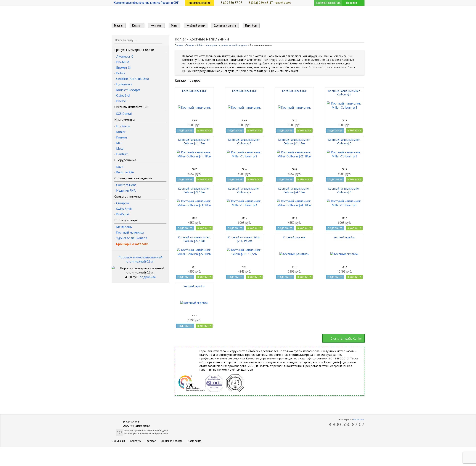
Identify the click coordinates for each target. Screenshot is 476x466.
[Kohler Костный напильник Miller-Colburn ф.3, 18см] (194, 205)
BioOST (121, 101)
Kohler (121, 132)
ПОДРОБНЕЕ (185, 130)
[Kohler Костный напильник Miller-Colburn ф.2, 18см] (294, 156)
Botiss (120, 73)
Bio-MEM (122, 62)
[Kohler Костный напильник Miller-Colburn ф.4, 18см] (294, 205)
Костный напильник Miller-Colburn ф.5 (344, 190)
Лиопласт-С (124, 56)
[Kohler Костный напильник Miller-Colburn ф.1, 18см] (194, 156)
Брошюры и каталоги (132, 244)
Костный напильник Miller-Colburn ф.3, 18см (194, 190)
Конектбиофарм (128, 90)
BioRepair (123, 214)
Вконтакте (358, 419)
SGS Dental (124, 114)
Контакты (135, 441)
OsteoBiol (123, 95)
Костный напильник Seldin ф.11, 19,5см (244, 239)
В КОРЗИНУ (204, 130)
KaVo (119, 167)
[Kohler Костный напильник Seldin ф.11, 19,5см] (244, 254)
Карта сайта (194, 441)
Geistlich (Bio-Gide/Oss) (132, 79)
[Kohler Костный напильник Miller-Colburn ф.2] (244, 156)
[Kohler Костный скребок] (344, 254)
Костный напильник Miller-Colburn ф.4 (244, 190)
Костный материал (130, 232)
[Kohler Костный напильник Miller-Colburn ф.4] (244, 205)
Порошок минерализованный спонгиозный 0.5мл (140, 259)
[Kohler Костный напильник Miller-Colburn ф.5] (344, 205)
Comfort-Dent (126, 185)
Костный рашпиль (294, 237)
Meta (119, 148)
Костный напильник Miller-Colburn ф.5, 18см (194, 239)
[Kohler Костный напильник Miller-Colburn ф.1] (344, 107)
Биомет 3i (123, 68)
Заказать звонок (200, 3)
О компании (118, 441)
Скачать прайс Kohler (346, 338)
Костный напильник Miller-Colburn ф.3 (344, 141)
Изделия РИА (126, 190)
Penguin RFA (125, 172)
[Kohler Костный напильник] (194, 107)
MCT (119, 143)
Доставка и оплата (171, 441)
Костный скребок (344, 237)
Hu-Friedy (123, 126)
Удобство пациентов (131, 238)
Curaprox (122, 203)
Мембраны (124, 227)
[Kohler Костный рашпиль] (294, 254)
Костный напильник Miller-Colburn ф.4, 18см (294, 190)
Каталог (151, 441)
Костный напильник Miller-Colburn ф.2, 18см (294, 141)
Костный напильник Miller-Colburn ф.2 (244, 141)
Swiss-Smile (124, 209)
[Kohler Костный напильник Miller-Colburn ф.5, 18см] (194, 254)
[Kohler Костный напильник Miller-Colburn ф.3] (344, 156)
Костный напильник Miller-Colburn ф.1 (344, 92)
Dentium (122, 154)
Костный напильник (194, 91)
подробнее (148, 277)
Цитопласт (124, 84)
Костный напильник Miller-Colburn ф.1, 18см (194, 141)
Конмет (121, 137)
